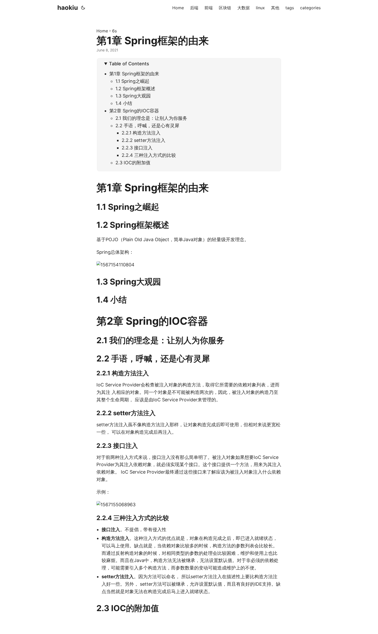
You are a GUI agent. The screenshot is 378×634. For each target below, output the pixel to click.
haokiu (67, 7)
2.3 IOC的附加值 (132, 162)
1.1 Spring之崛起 (132, 81)
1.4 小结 (123, 103)
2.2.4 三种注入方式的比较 (149, 155)
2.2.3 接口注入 (137, 147)
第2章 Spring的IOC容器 (134, 110)
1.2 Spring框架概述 (135, 88)
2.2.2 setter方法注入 (143, 140)
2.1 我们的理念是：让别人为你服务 (151, 118)
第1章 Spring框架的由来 (134, 73)
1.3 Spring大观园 (133, 95)
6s (114, 30)
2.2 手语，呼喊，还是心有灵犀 (147, 125)
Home (102, 30)
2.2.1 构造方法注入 (141, 132)
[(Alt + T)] (83, 7)
